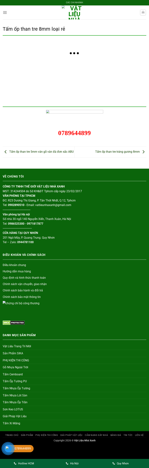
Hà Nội (74, 463)
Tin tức (128, 435)
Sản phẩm (27, 435)
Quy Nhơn (123, 463)
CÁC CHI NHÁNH (74, 2)
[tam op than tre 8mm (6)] (17, 91)
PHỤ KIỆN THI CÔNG (16, 360)
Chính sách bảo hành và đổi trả (23, 290)
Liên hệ (139, 435)
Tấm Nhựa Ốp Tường (16, 388)
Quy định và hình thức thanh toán (24, 277)
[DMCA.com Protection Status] (14, 322)
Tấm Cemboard (13, 374)
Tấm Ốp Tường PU (15, 381)
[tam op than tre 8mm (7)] (45, 91)
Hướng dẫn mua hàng (17, 271)
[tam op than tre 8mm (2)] (45, 69)
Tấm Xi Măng (11, 423)
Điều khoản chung (14, 265)
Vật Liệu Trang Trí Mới (17, 346)
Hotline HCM (26, 463)
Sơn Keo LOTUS (13, 409)
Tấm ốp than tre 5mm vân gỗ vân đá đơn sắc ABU (41, 152)
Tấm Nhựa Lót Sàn (15, 395)
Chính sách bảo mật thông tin (22, 297)
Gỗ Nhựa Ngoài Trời (15, 367)
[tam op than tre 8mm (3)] (74, 69)
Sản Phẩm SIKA (13, 353)
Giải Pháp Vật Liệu (15, 416)
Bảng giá (115, 435)
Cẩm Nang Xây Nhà (96, 435)
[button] (5, 12)
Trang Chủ (12, 435)
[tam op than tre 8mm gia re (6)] (131, 91)
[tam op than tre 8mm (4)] (103, 69)
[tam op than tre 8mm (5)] (131, 69)
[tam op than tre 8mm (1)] (17, 69)
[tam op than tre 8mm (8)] (74, 91)
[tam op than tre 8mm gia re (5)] (103, 91)
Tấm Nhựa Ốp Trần (15, 402)
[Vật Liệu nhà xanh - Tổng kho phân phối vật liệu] (74, 12)
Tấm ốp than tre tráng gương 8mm (117, 152)
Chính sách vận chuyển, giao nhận (25, 284)
